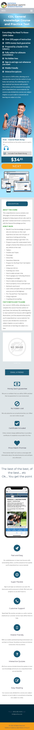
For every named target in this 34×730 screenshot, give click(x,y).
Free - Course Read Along (14, 140)
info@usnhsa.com (17, 714)
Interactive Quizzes (17, 661)
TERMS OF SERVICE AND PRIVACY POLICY (17, 728)
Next (17, 166)
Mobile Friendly (17, 635)
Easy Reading (17, 688)
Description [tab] (13, 204)
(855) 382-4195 (17, 711)
